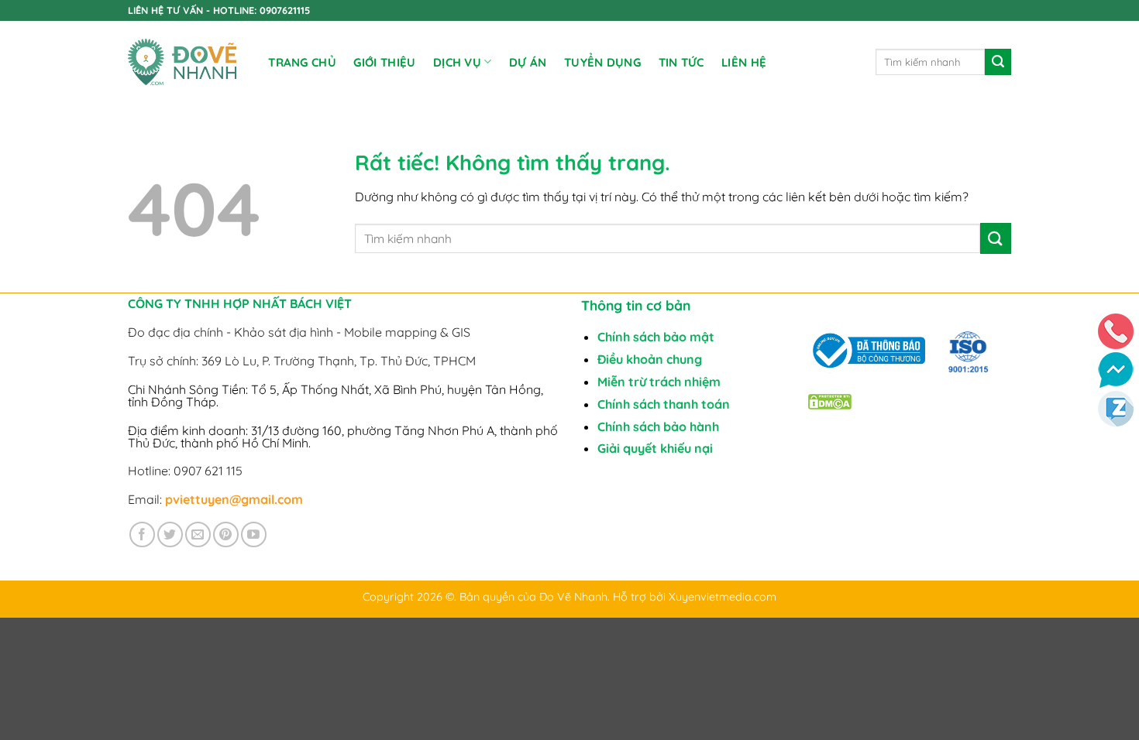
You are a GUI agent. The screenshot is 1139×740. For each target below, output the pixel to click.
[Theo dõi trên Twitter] (170, 534)
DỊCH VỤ (457, 62)
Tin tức (681, 62)
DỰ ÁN (528, 62)
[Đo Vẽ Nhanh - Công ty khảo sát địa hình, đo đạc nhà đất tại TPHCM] (182, 62)
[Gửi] (998, 62)
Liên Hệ (743, 62)
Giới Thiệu (384, 62)
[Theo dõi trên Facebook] (142, 534)
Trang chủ (302, 62)
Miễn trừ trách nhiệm (659, 381)
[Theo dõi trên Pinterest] (226, 534)
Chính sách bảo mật (655, 336)
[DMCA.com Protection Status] (830, 400)
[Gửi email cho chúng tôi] (198, 534)
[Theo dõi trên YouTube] (254, 534)
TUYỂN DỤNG (602, 62)
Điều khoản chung (649, 359)
